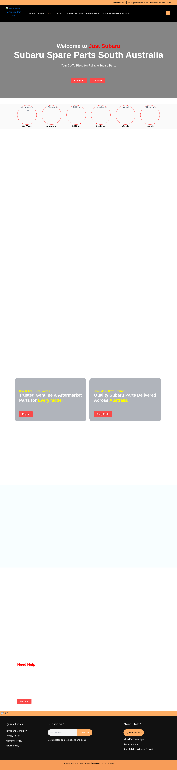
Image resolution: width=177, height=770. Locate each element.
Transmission (93, 14)
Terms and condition (113, 14)
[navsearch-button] (168, 13)
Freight (50, 14)
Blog (127, 14)
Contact (32, 14)
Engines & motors (74, 14)
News (60, 14)
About (41, 14)
